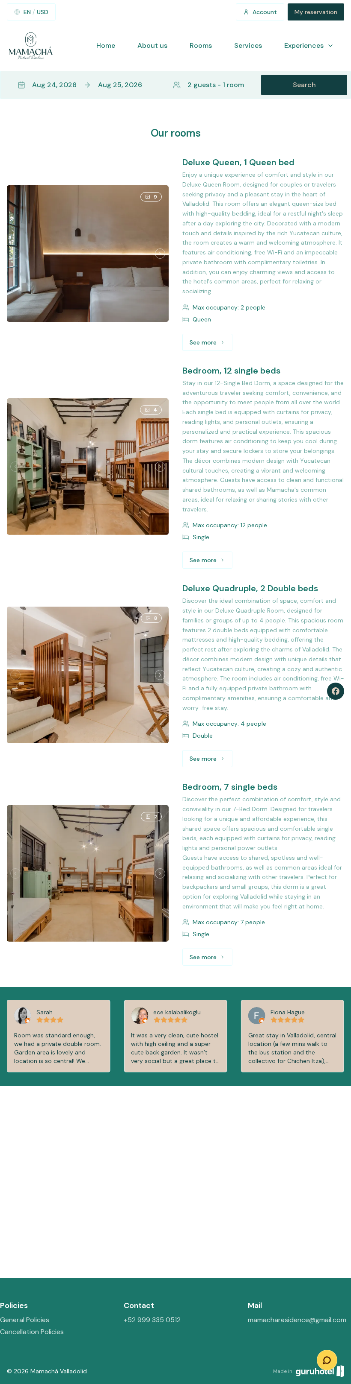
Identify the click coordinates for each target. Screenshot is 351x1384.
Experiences (304, 45)
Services (248, 45)
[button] (175, 85)
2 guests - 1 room (215, 84)
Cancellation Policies (32, 1331)
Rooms (201, 45)
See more (211, 344)
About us (152, 45)
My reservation (315, 12)
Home (105, 45)
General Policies (24, 1319)
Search (304, 84)
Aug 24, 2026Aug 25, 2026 (87, 84)
